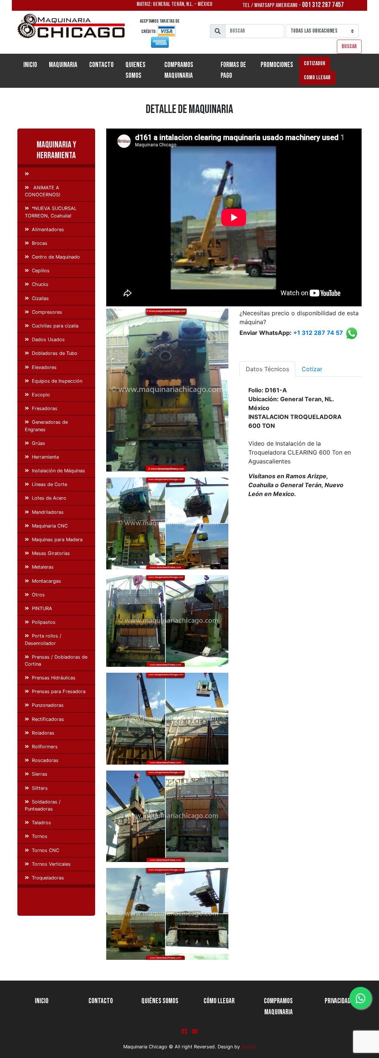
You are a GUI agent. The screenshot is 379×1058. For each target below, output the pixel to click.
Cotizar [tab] (312, 369)
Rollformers (45, 746)
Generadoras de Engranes (46, 425)
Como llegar (317, 77)
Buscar (349, 46)
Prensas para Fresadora (58, 691)
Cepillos (41, 270)
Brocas (39, 243)
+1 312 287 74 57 (318, 333)
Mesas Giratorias (51, 553)
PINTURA (42, 608)
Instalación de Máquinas (58, 470)
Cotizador (314, 63)
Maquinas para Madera (57, 539)
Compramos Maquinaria (178, 70)
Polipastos (44, 622)
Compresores (47, 312)
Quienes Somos (135, 70)
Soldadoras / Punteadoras (43, 805)
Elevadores (44, 367)
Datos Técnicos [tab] (267, 369)
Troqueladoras (48, 878)
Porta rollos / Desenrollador (43, 639)
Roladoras (43, 733)
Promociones (277, 65)
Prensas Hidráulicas (54, 678)
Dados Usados (48, 339)
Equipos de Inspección (57, 381)
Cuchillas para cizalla (55, 326)
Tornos (39, 836)
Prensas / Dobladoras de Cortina (56, 660)
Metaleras (43, 567)
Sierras (39, 774)
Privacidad (338, 1001)
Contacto (101, 65)
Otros (38, 595)
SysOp (248, 1046)
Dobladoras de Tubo (54, 353)
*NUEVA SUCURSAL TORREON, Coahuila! (51, 212)
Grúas (38, 443)
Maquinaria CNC (50, 526)
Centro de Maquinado (56, 257)
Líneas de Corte (49, 484)
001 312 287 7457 (323, 5)
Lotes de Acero (49, 498)
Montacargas (46, 581)
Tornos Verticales (51, 864)
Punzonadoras (48, 705)
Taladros (41, 822)
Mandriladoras (48, 512)
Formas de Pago (233, 70)
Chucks (40, 284)
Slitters (40, 788)
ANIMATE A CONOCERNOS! (42, 191)
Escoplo (41, 394)
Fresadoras (44, 408)
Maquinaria (63, 65)
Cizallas (40, 298)
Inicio (33, 64)
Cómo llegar (219, 1001)
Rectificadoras (48, 719)
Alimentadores (48, 229)
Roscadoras (45, 760)
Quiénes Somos (159, 1001)
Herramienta (45, 457)
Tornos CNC (45, 850)
